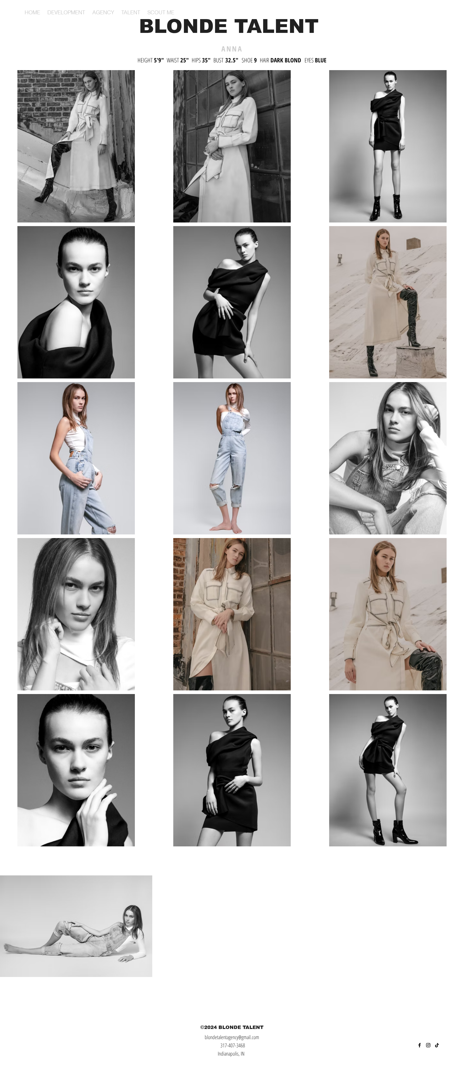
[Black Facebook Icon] (419, 1045)
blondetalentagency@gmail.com (232, 1037)
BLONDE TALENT (232, 26)
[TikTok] (437, 1045)
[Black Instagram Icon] (428, 1045)
